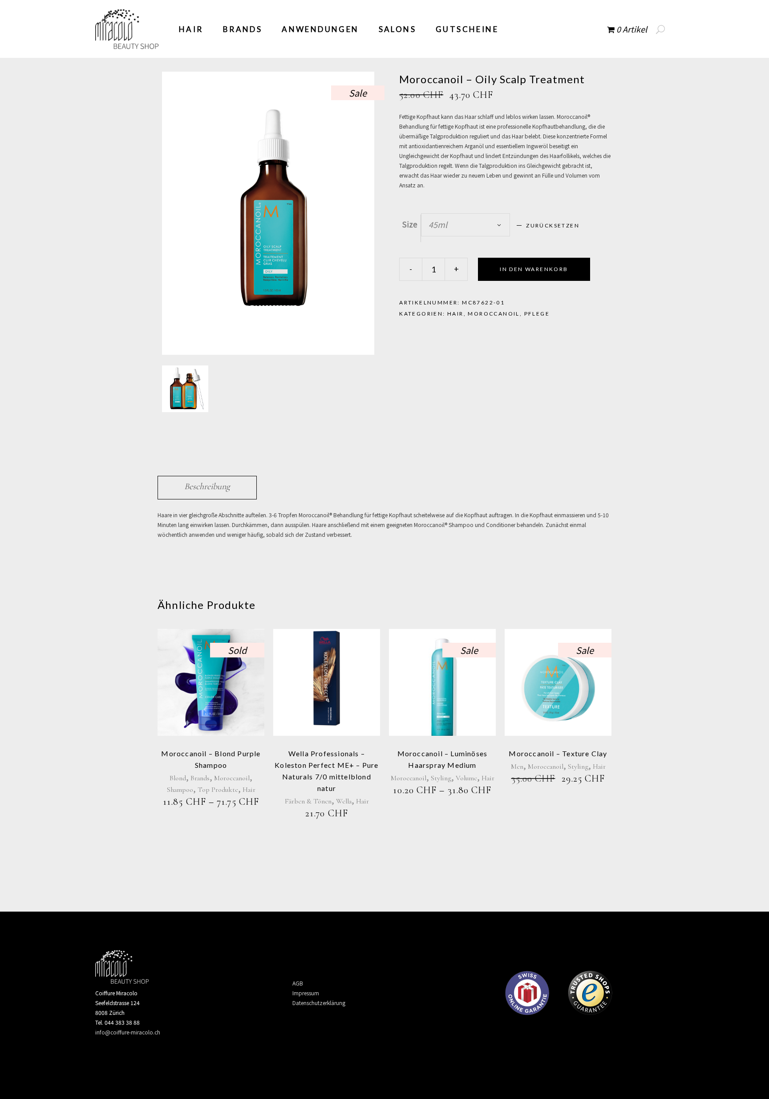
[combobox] (465, 224)
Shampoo (180, 789)
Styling (441, 778)
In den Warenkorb (534, 269)
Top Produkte (218, 789)
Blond (178, 778)
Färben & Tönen (308, 801)
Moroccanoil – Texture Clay (558, 753)
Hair (455, 313)
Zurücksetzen (552, 225)
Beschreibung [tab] (207, 486)
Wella (344, 801)
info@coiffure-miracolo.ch (127, 1032)
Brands (200, 778)
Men (517, 766)
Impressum (305, 993)
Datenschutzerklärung (318, 1002)
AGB (297, 983)
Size (409, 224)
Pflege (537, 313)
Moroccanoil (493, 313)
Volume (466, 778)
